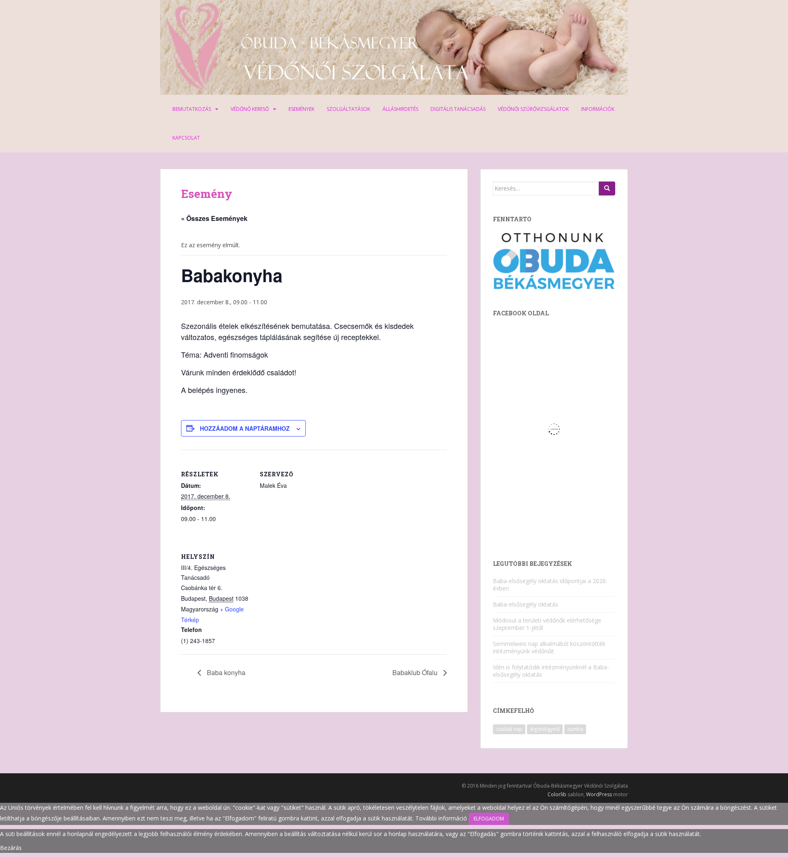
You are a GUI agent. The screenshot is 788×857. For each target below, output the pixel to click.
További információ (441, 818)
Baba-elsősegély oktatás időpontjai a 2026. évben (550, 584)
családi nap (509, 729)
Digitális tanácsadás (458, 109)
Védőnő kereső (250, 109)
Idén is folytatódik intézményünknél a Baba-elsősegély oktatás (551, 670)
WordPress (599, 794)
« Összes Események (214, 218)
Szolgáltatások (348, 109)
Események (301, 109)
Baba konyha (225, 672)
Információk (597, 109)
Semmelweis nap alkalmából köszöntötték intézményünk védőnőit (549, 647)
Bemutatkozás (191, 109)
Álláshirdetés (400, 109)
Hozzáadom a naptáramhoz (245, 428)
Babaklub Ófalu (415, 672)
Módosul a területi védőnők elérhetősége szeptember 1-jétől (547, 624)
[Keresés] (607, 188)
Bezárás (11, 848)
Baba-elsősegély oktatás (525, 604)
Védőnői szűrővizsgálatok (533, 109)
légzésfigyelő (545, 729)
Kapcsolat (186, 137)
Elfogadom (489, 818)
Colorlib (556, 794)
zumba (575, 729)
